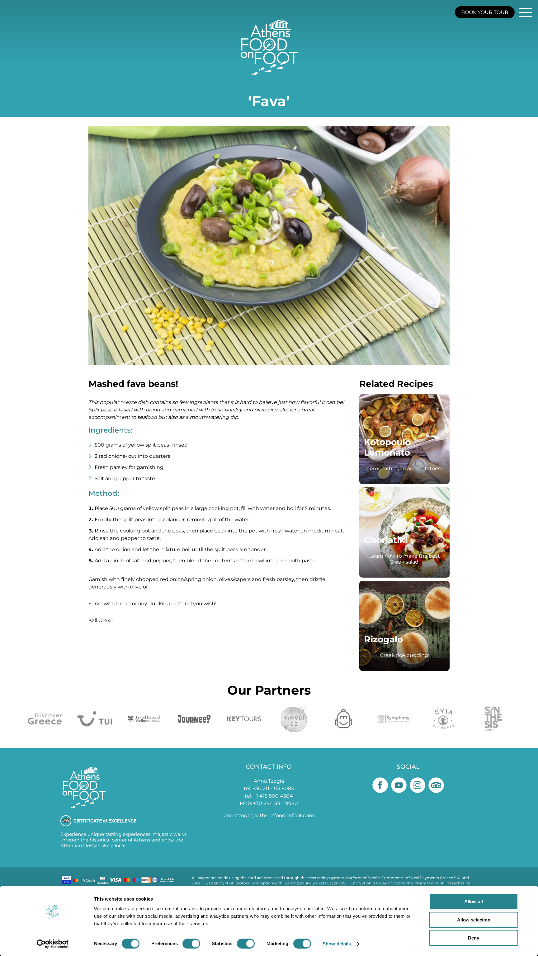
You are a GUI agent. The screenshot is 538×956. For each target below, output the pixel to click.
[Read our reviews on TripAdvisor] (436, 785)
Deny (473, 937)
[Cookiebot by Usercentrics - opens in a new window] (53, 944)
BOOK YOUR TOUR (484, 12)
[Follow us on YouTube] (399, 785)
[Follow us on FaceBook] (380, 785)
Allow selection (473, 919)
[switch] (191, 944)
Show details (337, 943)
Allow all (473, 901)
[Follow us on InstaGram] (417, 785)
